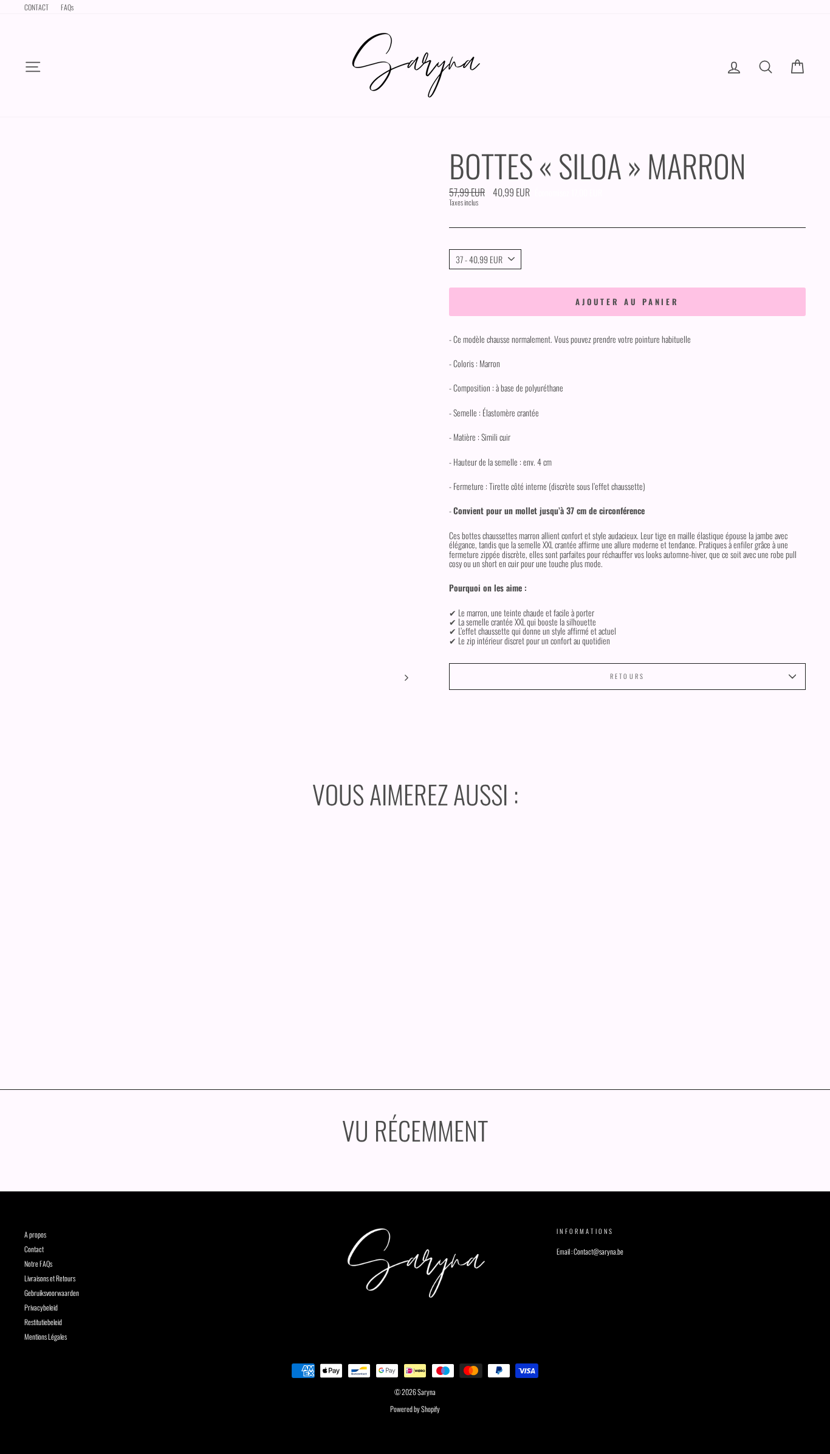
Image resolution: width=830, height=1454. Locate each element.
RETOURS (627, 676)
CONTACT (36, 7)
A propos (35, 1234)
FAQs (67, 7)
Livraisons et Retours (49, 1278)
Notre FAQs (38, 1263)
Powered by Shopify (415, 1409)
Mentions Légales (45, 1336)
